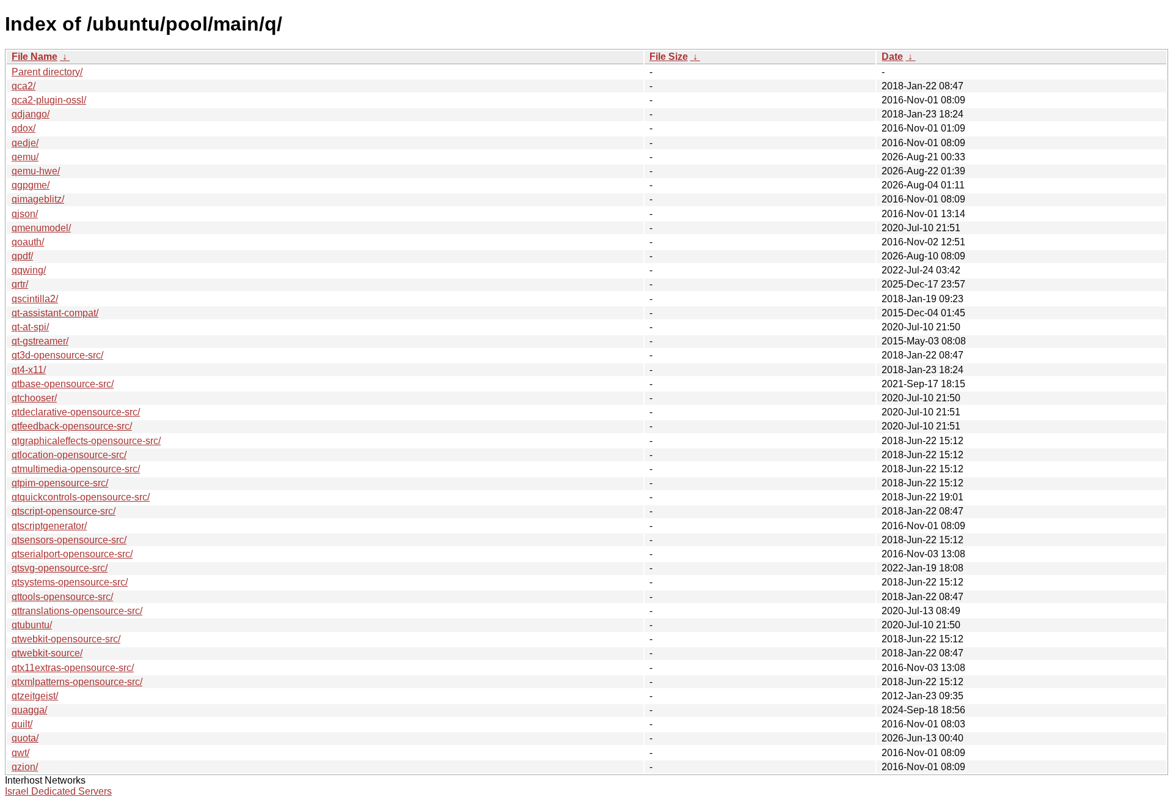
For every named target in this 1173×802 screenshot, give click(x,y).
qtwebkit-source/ (47, 653)
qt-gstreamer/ (40, 341)
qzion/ (25, 767)
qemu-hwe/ (36, 171)
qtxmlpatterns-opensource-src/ (77, 682)
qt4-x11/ (29, 370)
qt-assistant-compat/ (55, 313)
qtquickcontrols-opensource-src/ (81, 497)
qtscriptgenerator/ (49, 526)
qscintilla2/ (35, 299)
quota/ (25, 738)
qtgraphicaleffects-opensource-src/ (86, 441)
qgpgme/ (30, 185)
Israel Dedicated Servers (58, 791)
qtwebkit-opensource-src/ (66, 639)
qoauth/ (28, 242)
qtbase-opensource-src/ (63, 384)
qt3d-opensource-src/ (57, 355)
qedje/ (25, 143)
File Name (34, 56)
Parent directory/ (47, 72)
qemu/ (25, 157)
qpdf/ (22, 256)
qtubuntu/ (32, 625)
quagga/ (29, 710)
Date (892, 56)
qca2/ (23, 86)
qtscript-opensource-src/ (63, 511)
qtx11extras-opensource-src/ (73, 668)
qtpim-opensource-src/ (60, 483)
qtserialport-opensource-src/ (72, 554)
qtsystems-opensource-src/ (70, 582)
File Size (668, 56)
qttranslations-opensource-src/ (77, 611)
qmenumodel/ (41, 228)
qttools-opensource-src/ (62, 597)
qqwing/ (29, 270)
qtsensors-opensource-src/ (69, 540)
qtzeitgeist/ (35, 696)
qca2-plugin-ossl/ (49, 100)
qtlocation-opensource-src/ (69, 455)
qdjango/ (30, 114)
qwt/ (20, 753)
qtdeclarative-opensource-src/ (76, 412)
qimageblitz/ (38, 199)
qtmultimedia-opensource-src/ (76, 469)
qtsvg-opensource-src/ (60, 568)
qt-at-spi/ (30, 327)
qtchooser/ (34, 398)
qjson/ (25, 214)
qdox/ (23, 128)
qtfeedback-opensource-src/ (72, 426)
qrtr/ (20, 284)
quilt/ (22, 724)
